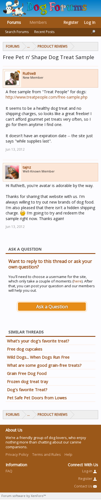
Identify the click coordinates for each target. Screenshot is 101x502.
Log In (89, 22)
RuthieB (29, 73)
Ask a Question (52, 306)
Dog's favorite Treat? (27, 389)
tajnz (27, 167)
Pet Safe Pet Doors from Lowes (37, 397)
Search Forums (17, 31)
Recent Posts (44, 31)
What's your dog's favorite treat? (38, 341)
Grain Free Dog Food (27, 373)
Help (68, 454)
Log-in (87, 470)
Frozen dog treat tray (27, 381)
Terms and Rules (46, 454)
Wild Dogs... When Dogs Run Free (38, 357)
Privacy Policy (17, 454)
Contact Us (83, 486)
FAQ (9, 470)
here (78, 281)
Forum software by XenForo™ (23, 496)
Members (38, 22)
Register (70, 22)
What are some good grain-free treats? (44, 365)
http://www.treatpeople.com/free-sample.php (47, 97)
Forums (14, 22)
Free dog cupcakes (24, 349)
